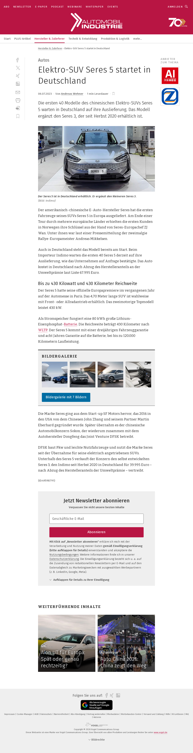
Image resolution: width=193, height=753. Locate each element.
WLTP (42, 330)
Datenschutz (46, 714)
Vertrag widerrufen (96, 714)
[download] (17, 108)
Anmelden (175, 6)
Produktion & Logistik (115, 38)
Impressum (9, 714)
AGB (36, 714)
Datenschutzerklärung (64, 559)
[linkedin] (17, 84)
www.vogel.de (160, 732)
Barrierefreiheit (61, 714)
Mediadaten (113, 714)
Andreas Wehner (72, 93)
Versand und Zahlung (154, 714)
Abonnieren (96, 532)
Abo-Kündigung (78, 714)
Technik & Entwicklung (82, 38)
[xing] (17, 75)
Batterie (70, 324)
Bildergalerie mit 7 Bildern (66, 397)
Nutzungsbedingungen (64, 554)
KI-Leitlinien (178, 714)
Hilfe (168, 714)
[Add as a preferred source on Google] (97, 705)
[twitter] (17, 67)
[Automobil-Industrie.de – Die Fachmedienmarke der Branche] (7, 38)
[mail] (17, 92)
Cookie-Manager (25, 714)
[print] (17, 100)
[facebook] (17, 59)
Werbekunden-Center (131, 714)
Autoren (97, 717)
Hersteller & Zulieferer (49, 38)
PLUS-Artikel (22, 38)
